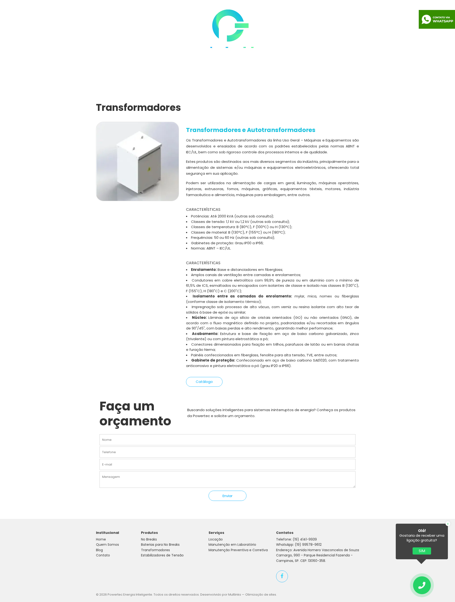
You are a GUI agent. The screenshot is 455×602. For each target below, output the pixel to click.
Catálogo (204, 381)
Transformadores (155, 550)
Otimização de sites (260, 594)
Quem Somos (134, 31)
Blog (326, 31)
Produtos (167, 31)
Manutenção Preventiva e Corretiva (238, 550)
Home (104, 31)
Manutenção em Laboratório (232, 544)
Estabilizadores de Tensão (162, 555)
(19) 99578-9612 (308, 544)
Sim (422, 551)
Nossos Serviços (295, 31)
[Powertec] (228, 31)
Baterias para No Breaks (160, 544)
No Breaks (149, 539)
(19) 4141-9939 (305, 539)
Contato (348, 31)
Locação (216, 539)
